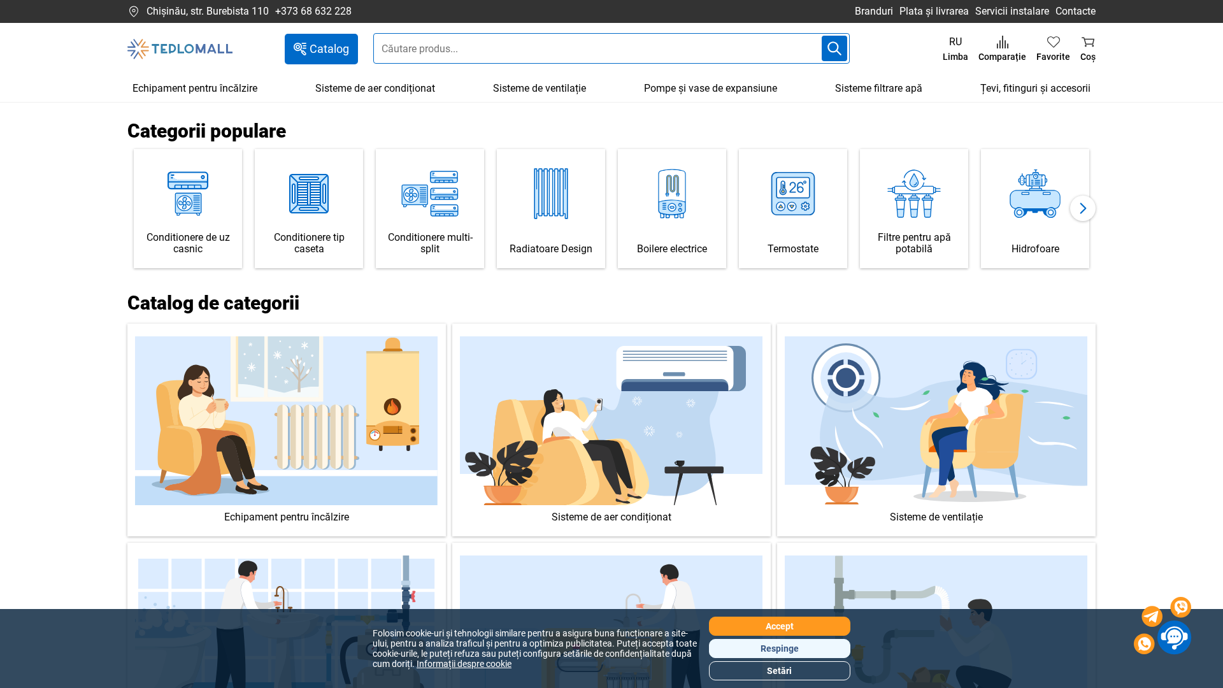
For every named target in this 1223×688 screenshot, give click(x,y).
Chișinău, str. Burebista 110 (208, 11)
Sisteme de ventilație (539, 88)
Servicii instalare (1012, 11)
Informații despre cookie (464, 664)
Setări (779, 671)
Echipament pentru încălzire (194, 88)
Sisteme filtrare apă (878, 88)
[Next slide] (1083, 208)
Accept (780, 626)
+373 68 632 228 (313, 11)
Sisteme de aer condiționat (375, 88)
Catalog (329, 48)
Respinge (780, 648)
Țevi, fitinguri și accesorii (1035, 88)
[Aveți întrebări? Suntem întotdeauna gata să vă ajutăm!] (1162, 627)
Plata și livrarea (934, 11)
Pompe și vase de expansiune (710, 88)
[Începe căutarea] (834, 48)
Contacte (1075, 11)
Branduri (874, 11)
